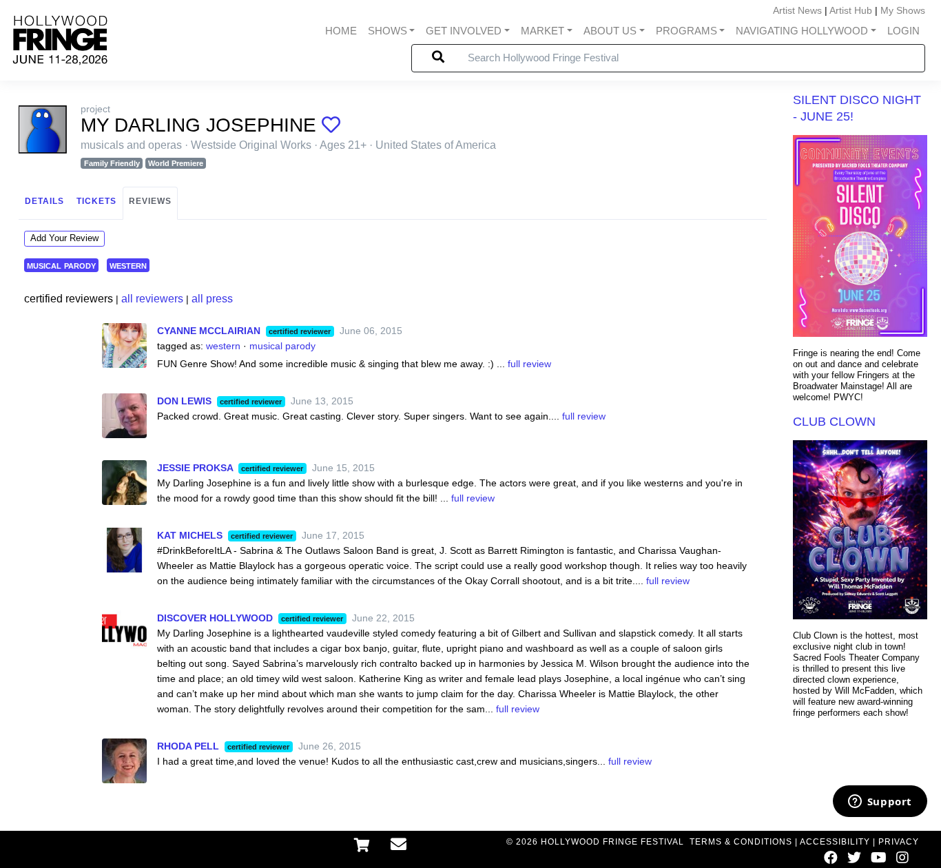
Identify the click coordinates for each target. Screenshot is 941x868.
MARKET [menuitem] (542, 31)
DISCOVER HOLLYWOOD (215, 617)
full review (529, 363)
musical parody (61, 265)
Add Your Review (64, 238)
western (128, 265)
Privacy (898, 842)
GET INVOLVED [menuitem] (463, 31)
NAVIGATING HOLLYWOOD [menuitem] (802, 31)
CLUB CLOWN (834, 421)
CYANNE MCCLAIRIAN (208, 330)
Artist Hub (850, 10)
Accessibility (835, 842)
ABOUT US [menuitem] (610, 31)
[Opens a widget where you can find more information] (879, 802)
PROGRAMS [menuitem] (686, 31)
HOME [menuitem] (341, 31)
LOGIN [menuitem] (903, 31)
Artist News (797, 10)
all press (212, 298)
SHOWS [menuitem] (387, 31)
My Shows (902, 10)
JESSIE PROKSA (195, 467)
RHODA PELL (188, 746)
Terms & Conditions (741, 842)
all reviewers (152, 298)
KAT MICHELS (190, 535)
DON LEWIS (184, 400)
